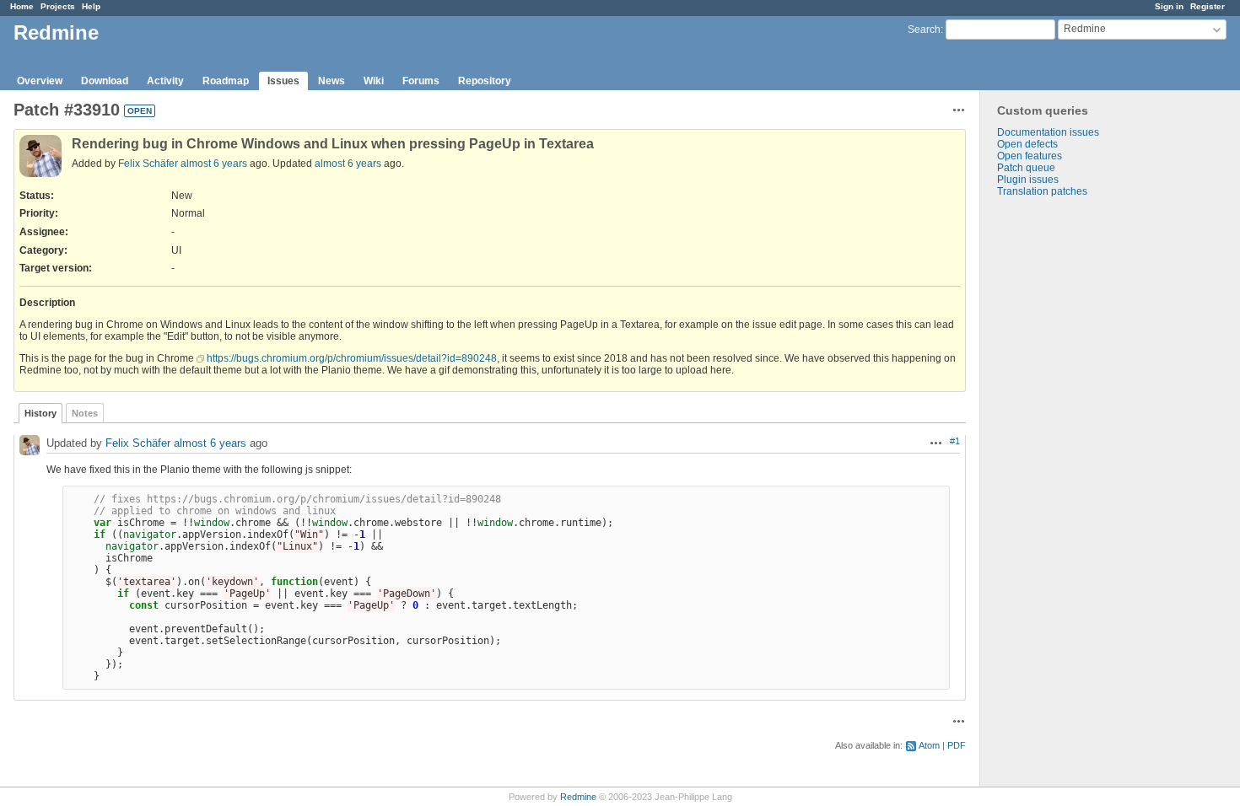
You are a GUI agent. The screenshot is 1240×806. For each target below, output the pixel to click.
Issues (283, 81)
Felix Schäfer (148, 163)
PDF (956, 745)
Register (1207, 6)
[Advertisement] (1064, 462)
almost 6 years (214, 163)
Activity (165, 81)
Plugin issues (1028, 179)
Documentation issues (1048, 132)
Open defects (1027, 144)
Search (924, 29)
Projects (57, 6)
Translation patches (1042, 191)
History (40, 413)
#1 (955, 441)
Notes (85, 413)
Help (91, 6)
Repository (484, 81)
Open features (1029, 156)
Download (104, 81)
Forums (420, 81)
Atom (929, 745)
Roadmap (225, 81)
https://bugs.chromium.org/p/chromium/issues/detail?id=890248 (352, 358)
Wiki (374, 81)
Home (22, 6)
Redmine (578, 797)
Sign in (1169, 6)
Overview (39, 81)
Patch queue (1026, 168)
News (331, 81)
